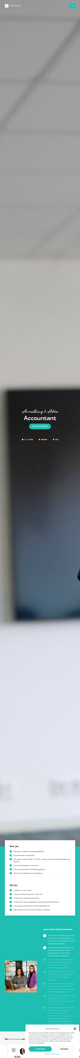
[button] (75, 1029)
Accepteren (40, 1049)
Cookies (47, 1054)
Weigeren (64, 1049)
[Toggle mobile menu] (72, 6)
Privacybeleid (55, 1054)
